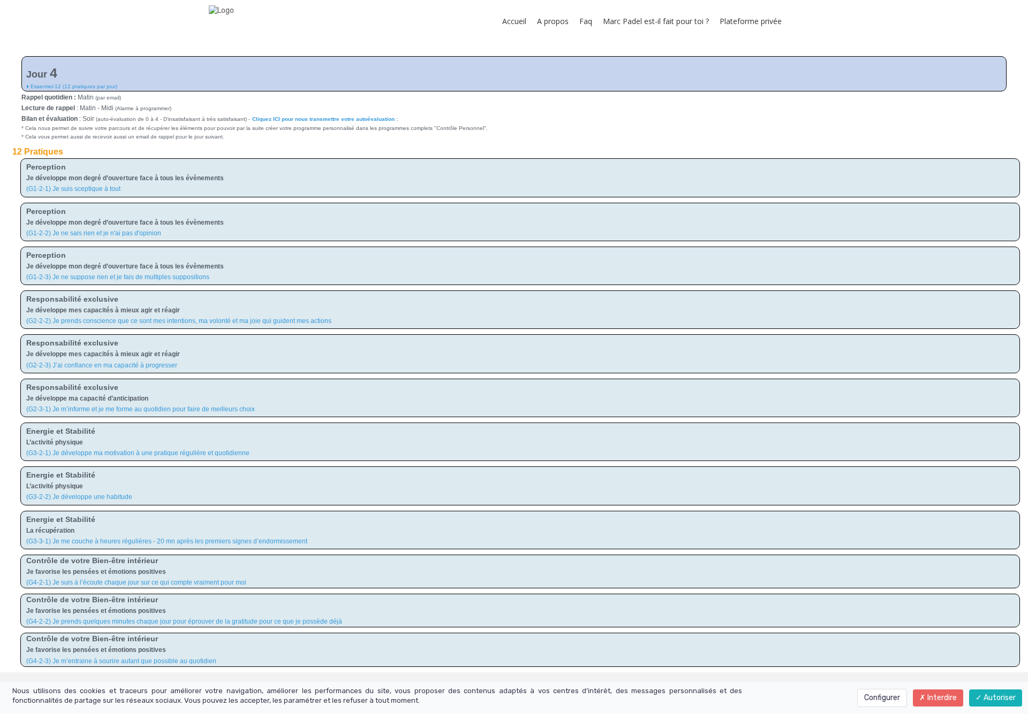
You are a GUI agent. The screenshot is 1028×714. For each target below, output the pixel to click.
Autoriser (999, 697)
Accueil (514, 21)
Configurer (882, 697)
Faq (585, 21)
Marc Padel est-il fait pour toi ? (656, 21)
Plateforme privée (751, 21)
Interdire (941, 697)
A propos (553, 21)
